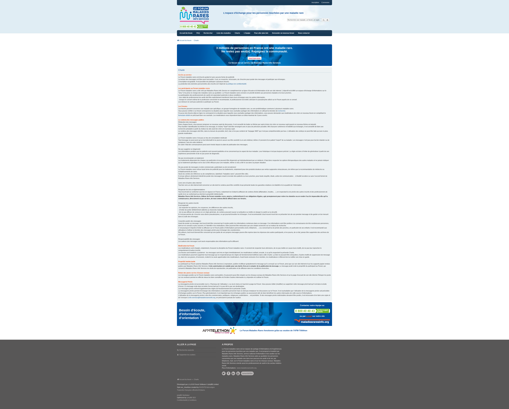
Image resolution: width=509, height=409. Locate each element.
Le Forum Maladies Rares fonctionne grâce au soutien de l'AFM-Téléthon (273, 330)
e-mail (309, 316)
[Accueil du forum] (195, 15)
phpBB (190, 384)
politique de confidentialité (236, 84)
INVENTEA (203, 387)
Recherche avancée (186, 350)
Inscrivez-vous (254, 58)
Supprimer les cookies (187, 355)
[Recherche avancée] (327, 20)
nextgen (212, 387)
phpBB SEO (191, 398)
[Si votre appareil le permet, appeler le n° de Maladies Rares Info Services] (312, 311)
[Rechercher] (324, 20)
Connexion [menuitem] (325, 2)
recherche (281, 111)
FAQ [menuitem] (198, 33)
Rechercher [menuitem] (208, 33)
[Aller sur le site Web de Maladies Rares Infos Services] (312, 321)
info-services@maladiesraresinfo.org (202, 298)
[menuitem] (224, 33)
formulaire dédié (184, 115)
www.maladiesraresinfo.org (246, 368)
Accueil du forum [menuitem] (186, 33)
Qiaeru (202, 390)
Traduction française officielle (187, 390)
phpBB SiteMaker (183, 395)
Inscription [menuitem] (315, 2)
